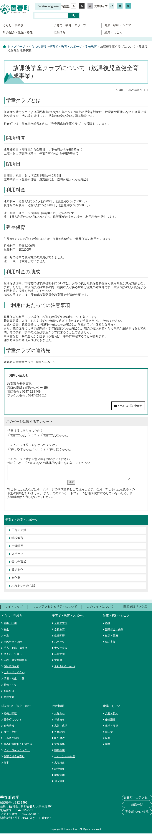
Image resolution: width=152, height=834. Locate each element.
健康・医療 (111, 635)
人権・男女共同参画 (15, 660)
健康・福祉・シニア (117, 25)
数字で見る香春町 (14, 756)
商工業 (109, 731)
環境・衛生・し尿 (14, 678)
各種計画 (59, 731)
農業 (107, 737)
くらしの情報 (37, 46)
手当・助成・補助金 (15, 647)
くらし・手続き (13, 25)
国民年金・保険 (13, 641)
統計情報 (59, 768)
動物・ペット (11, 684)
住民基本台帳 (11, 666)
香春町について (13, 719)
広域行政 (59, 762)
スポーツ (17, 553)
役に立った (18, 435)
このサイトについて (100, 606)
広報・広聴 (60, 725)
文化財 (15, 577)
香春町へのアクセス (137, 797)
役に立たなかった (56, 435)
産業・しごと (113, 32)
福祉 (107, 623)
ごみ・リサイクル (14, 672)
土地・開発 (111, 725)
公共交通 (9, 697)
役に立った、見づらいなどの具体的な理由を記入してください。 (50, 462)
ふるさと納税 (11, 737)
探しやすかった (21, 449)
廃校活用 (59, 774)
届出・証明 (10, 623)
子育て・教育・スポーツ (70, 25)
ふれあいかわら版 (23, 585)
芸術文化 (17, 569)
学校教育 (91, 46)
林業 (107, 744)
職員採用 (59, 750)
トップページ (16, 46)
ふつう (35, 435)
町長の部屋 (10, 713)
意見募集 (59, 744)
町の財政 (59, 737)
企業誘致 (110, 719)
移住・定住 (10, 731)
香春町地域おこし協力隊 (18, 744)
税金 (6, 629)
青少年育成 (18, 561)
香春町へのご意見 (137, 811)
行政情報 (59, 32)
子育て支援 (18, 530)
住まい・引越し (13, 653)
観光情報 (9, 725)
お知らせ (59, 713)
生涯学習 (17, 546)
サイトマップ (14, 606)
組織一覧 (137, 804)
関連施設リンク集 (135, 606)
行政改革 (59, 719)
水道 (6, 635)
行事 (6, 762)
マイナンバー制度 (64, 756)
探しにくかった (60, 449)
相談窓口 (9, 690)
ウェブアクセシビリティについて (55, 606)
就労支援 (110, 641)
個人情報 (59, 781)
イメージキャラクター (17, 750)
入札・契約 (111, 713)
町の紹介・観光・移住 (18, 32)
